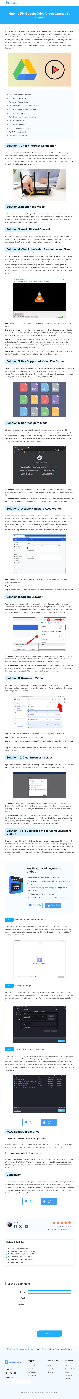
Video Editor (51, 1372)
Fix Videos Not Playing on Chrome (20, 1259)
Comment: (21, 1304)
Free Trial (37, 905)
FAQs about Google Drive (18, 136)
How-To (30, 1369)
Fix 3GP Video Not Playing (18, 1248)
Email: (23, 1298)
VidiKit (49, 1366)
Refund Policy (32, 1372)
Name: (23, 1292)
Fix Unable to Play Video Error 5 (20, 1257)
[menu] (70, 3)
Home (12, 1349)
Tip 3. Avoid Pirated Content (19, 102)
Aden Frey (17, 1222)
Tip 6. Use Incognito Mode (18, 113)
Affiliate (67, 1378)
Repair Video (29, 1349)
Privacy (67, 1372)
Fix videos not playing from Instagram (42, 888)
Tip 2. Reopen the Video (17, 98)
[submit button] (28, 1382)
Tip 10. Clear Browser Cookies (20, 128)
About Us (68, 1366)
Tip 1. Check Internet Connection (20, 95)
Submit (49, 1333)
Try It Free (30, 1122)
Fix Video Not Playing (16, 1262)
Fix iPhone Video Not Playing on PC (21, 1254)
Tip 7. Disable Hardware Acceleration (22, 117)
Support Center (33, 1366)
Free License (32, 1375)
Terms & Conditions (71, 1369)
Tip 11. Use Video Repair (17, 132)
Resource (19, 1349)
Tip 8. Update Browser (17, 121)
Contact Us (68, 1375)
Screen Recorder (52, 1369)
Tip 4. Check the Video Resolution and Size (24, 106)
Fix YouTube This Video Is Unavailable (22, 1251)
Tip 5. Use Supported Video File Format (23, 109)
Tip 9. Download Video (17, 124)
